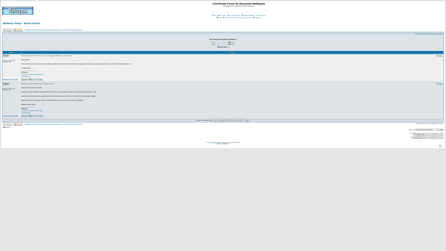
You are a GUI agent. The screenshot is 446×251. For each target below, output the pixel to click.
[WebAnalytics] (441, 147)
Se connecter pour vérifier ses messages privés (238, 17)
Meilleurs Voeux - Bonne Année (21, 23)
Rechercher (222, 15)
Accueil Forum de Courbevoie (73, 30)
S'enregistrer (262, 15)
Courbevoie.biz (26, 76)
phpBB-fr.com (226, 143)
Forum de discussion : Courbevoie (219, 142)
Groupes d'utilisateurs (249, 15)
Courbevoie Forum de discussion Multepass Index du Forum (43, 30)
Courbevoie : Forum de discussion (32, 74)
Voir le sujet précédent (422, 34)
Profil (219, 17)
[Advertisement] (239, 10)
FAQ (215, 15)
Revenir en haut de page (10, 79)
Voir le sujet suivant (436, 34)
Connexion (258, 17)
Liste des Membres (234, 15)
